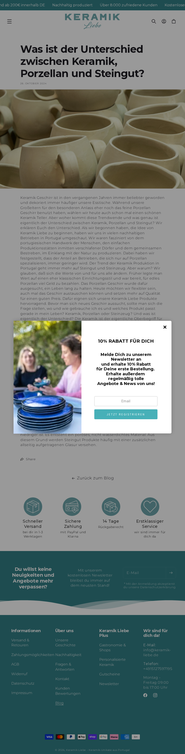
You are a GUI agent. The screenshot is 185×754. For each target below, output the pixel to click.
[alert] (92, 377)
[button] (125, 414)
